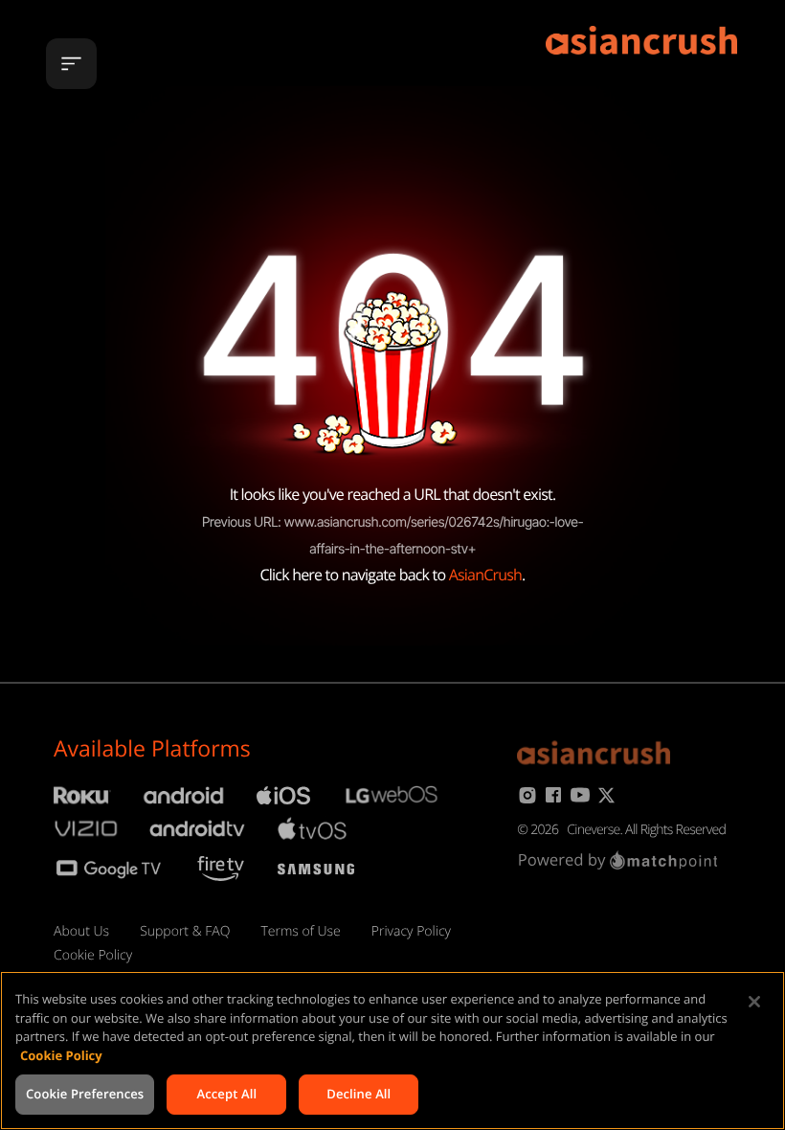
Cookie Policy (93, 955)
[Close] (754, 1002)
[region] (392, 1050)
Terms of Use (300, 931)
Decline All (358, 1093)
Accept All (226, 1093)
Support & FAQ (185, 931)
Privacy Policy (411, 931)
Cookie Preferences (85, 1093)
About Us (81, 931)
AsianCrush (485, 574)
